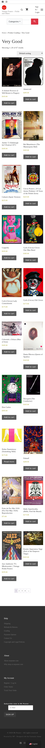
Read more (9, 462)
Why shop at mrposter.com (13, 664)
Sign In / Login (37, 9)
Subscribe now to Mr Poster (16, 703)
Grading (7, 631)
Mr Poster (17, 733)
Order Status (8, 687)
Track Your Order (10, 690)
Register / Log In (10, 683)
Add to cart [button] (9, 103)
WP (13, 736)
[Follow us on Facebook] (3, 2)
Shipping (7, 623)
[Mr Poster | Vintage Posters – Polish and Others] (4, 7)
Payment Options (10, 635)
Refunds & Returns (11, 627)
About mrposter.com (11, 661)
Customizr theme (35, 736)
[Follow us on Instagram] (6, 2)
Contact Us (8, 638)
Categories (14, 21)
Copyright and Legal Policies (14, 642)
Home (4, 33)
